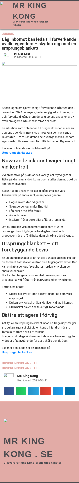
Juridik (8, 34)
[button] (68, 6)
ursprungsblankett (19, 363)
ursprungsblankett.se (22, 368)
